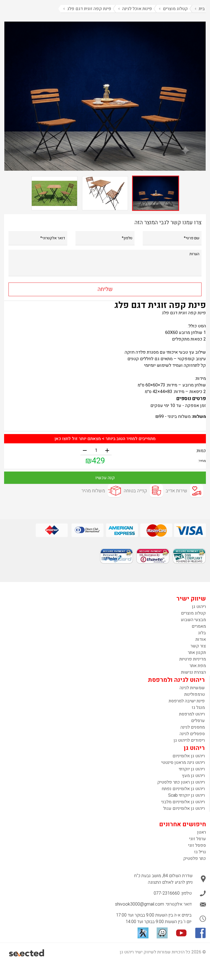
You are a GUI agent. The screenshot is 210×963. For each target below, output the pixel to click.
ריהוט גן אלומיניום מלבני (183, 802)
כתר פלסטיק (194, 858)
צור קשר (198, 646)
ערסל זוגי (197, 839)
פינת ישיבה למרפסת (187, 701)
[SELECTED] (27, 953)
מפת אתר (197, 665)
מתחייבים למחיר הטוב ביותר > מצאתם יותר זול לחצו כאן (105, 438)
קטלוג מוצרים (193, 613)
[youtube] (181, 932)
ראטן (201, 832)
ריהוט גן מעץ (193, 775)
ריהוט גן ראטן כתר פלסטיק (181, 782)
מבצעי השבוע (193, 619)
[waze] (162, 932)
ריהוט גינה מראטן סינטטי (183, 762)
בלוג (202, 633)
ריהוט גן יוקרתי (192, 769)
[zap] (143, 932)
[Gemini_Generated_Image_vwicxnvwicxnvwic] (105, 96)
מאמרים (199, 626)
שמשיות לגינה (192, 688)
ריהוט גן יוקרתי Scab (186, 795)
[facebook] (200, 932)
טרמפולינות (194, 694)
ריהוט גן (199, 606)
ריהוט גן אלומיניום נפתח (183, 788)
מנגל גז (198, 707)
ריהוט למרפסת (192, 714)
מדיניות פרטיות (192, 659)
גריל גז (200, 852)
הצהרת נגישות (193, 672)
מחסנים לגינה (192, 727)
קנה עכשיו (105, 478)
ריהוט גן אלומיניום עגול (184, 808)
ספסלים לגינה (192, 734)
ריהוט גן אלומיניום (189, 756)
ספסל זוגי (197, 845)
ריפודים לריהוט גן (189, 740)
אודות (201, 639)
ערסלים (198, 720)
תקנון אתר (197, 652)
